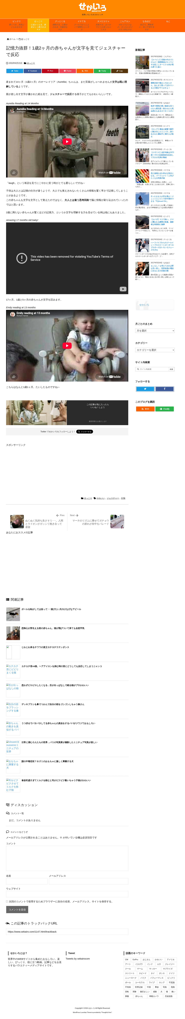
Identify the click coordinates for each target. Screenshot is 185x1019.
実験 (134, 992)
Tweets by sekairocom (78, 958)
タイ (153, 973)
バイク (143, 978)
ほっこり (25, 39)
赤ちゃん (139, 996)
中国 (149, 987)
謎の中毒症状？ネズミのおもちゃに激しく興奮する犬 (48, 761)
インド (150, 964)
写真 (165, 987)
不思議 (172, 982)
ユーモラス (140, 982)
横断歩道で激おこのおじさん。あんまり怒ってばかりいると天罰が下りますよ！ (162, 85)
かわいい (101, 498)
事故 (157, 987)
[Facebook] (164, 389)
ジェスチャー (113, 498)
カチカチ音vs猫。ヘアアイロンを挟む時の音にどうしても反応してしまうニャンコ (62, 666)
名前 (8, 876)
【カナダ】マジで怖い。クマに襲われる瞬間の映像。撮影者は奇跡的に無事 (162, 221)
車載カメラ (154, 996)
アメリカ (170, 959)
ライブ (152, 982)
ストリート (130, 973)
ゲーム (140, 969)
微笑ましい (145, 992)
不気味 (128, 987)
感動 (155, 992)
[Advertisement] (29, 466)
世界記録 (139, 987)
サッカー (153, 969)
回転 (127, 992)
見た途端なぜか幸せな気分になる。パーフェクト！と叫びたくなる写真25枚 (162, 175)
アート (128, 964)
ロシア (162, 982)
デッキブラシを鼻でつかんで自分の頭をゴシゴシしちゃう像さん (53, 704)
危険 (173, 987)
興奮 (127, 996)
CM (126, 959)
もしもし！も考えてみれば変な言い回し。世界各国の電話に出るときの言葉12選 (162, 268)
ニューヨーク (131, 978)
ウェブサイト (13, 888)
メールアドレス (57, 876)
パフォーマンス (156, 978)
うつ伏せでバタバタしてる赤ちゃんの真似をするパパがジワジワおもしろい (58, 723)
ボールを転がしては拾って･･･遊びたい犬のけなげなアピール (51, 609)
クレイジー (170, 964)
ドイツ (172, 973)
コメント (11, 843)
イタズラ (139, 964)
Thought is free (106, 1012)
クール (128, 969)
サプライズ (168, 969)
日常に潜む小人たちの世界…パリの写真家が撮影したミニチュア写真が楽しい (59, 742)
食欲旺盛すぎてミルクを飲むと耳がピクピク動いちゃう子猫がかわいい (56, 780)
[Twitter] (145, 389)
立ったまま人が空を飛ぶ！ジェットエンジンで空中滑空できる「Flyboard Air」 (162, 198)
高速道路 (169, 996)
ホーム (12, 39)
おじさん (146, 959)
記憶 (123, 498)
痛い (173, 992)
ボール (128, 982)
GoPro (135, 959)
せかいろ (144, 304)
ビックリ (171, 978)
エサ (159, 964)
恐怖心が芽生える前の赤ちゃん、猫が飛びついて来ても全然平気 (53, 628)
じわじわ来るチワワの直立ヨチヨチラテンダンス (45, 647)
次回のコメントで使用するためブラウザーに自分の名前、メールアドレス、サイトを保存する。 (61, 901)
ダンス (162, 973)
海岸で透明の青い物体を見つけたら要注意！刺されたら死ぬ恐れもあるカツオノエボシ (162, 108)
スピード (143, 973)
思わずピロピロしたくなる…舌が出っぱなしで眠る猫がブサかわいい (55, 685)
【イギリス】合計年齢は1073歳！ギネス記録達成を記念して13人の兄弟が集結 (162, 154)
